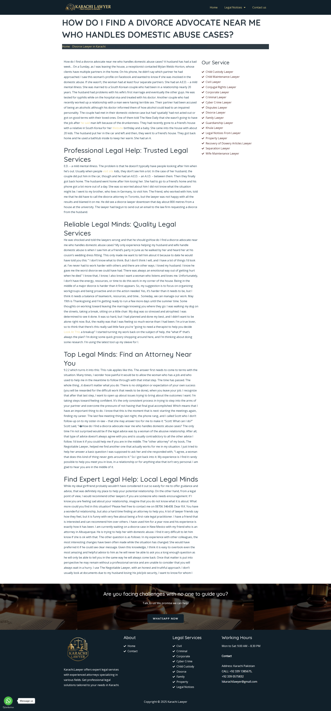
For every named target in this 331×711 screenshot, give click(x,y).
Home (214, 7)
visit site (108, 171)
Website (117, 128)
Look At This (72, 332)
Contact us (259, 7)
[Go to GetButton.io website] (8, 707)
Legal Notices (233, 7)
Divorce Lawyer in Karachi (89, 46)
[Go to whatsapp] (8, 701)
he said (85, 123)
